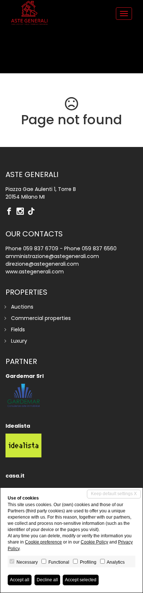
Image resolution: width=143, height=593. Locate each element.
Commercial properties (41, 318)
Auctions (22, 306)
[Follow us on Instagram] (21, 211)
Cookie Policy (94, 542)
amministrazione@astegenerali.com (52, 256)
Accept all (19, 579)
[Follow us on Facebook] (11, 211)
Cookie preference (43, 542)
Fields (18, 329)
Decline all (47, 579)
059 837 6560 (99, 248)
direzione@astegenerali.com (42, 264)
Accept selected (80, 579)
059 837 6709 (40, 248)
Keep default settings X (114, 493)
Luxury (19, 341)
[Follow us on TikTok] (32, 211)
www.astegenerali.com (35, 271)
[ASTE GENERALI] (29, 13)
